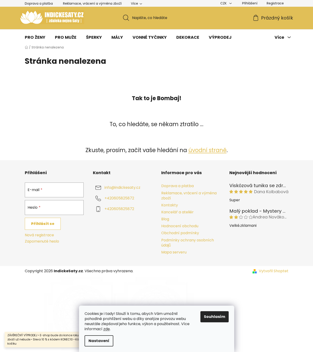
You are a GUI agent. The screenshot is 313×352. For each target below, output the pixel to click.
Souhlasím (214, 316)
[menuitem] (35, 37)
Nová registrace (39, 235)
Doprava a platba (39, 3)
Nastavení (99, 340)
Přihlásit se (42, 223)
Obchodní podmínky (180, 233)
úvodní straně (207, 150)
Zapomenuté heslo (42, 241)
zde (106, 329)
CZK (224, 3)
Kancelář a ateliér (177, 212)
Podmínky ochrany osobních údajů (187, 242)
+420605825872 (119, 198)
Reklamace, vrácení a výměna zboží (92, 3)
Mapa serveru (174, 252)
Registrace (275, 3)
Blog (165, 219)
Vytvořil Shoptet (273, 271)
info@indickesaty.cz (122, 187)
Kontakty (169, 205)
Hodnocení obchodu (179, 226)
